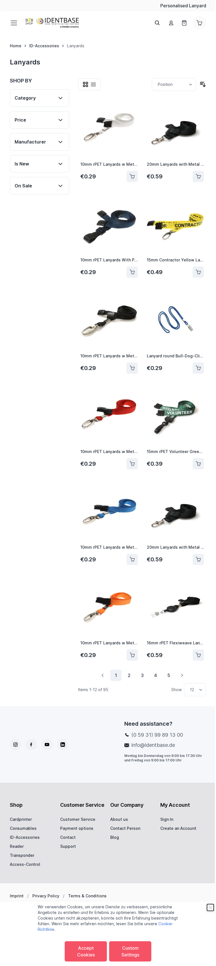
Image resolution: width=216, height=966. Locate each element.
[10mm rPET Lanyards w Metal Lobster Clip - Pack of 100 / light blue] (109, 511)
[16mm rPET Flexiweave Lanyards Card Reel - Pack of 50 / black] (175, 607)
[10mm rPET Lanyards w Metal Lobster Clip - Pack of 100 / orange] (109, 607)
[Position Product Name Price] (174, 84)
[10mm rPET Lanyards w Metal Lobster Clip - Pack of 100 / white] (109, 128)
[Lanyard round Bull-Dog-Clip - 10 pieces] (175, 319)
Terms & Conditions (87, 895)
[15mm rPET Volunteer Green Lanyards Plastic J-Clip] (175, 415)
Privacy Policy (45, 895)
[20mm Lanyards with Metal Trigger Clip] (175, 128)
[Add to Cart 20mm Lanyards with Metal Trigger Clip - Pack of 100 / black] (198, 559)
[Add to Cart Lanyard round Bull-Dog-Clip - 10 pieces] (198, 368)
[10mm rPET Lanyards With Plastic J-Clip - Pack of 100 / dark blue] (109, 224)
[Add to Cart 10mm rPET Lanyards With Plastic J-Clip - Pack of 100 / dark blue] (132, 272)
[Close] (210, 907)
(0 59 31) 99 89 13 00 (157, 735)
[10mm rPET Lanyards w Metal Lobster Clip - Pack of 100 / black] (109, 319)
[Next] (182, 675)
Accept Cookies (86, 951)
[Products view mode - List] (93, 84)
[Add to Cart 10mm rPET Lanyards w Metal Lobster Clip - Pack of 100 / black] (132, 368)
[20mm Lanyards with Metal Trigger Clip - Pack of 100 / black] (175, 511)
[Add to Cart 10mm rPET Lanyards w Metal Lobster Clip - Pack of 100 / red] (132, 463)
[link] (102, 675)
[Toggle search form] (157, 23)
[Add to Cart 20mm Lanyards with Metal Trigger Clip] (198, 176)
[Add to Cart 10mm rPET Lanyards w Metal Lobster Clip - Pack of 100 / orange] (132, 655)
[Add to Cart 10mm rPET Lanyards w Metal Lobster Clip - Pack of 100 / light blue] (132, 559)
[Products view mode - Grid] (85, 84)
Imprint (17, 895)
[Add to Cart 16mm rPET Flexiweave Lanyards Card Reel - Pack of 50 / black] (198, 655)
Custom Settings (130, 951)
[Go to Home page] (52, 23)
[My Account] (171, 23)
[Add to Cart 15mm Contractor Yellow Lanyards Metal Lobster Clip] (198, 272)
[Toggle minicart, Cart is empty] (199, 23)
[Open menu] (15, 22)
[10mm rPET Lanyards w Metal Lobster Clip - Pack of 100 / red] (109, 415)
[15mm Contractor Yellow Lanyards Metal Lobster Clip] (175, 224)
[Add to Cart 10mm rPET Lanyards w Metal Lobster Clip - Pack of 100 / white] (132, 176)
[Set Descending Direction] (202, 84)
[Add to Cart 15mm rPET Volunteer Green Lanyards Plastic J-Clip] (198, 463)
